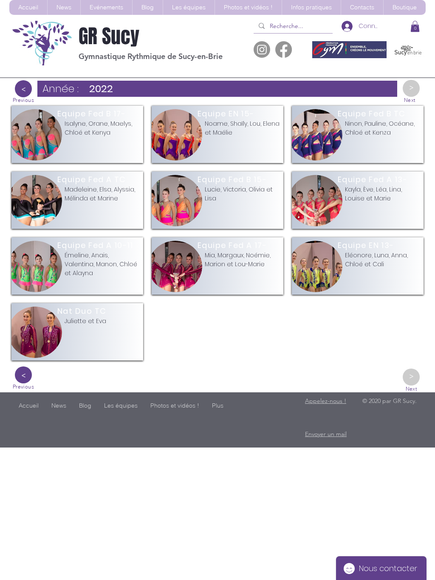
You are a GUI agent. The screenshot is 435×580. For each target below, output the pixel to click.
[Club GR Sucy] (262, 49)
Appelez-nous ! (325, 401)
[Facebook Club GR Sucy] (283, 49)
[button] (189, 7)
